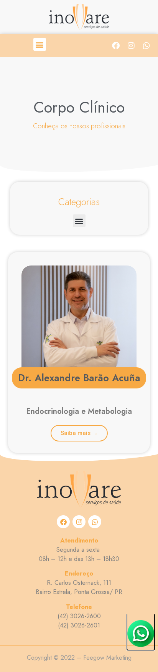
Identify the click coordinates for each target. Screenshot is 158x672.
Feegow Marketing (107, 657)
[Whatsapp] (146, 45)
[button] (39, 44)
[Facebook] (115, 45)
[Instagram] (131, 45)
